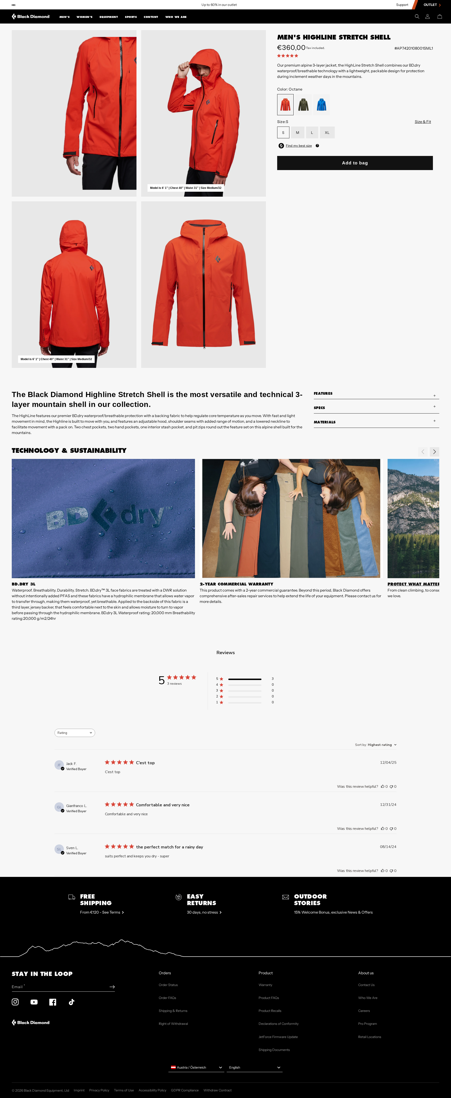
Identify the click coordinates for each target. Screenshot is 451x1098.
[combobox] (74, 733)
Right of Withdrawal (173, 1024)
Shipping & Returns (173, 1011)
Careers (364, 1011)
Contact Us (366, 985)
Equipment (109, 17)
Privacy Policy (99, 1090)
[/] (30, 16)
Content (151, 17)
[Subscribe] (112, 987)
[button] (64, 16)
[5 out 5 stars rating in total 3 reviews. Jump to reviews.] (288, 55)
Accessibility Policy (152, 1090)
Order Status (168, 985)
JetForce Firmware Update (278, 1037)
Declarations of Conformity (279, 1024)
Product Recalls (270, 1011)
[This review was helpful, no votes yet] (382, 786)
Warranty (265, 985)
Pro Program (367, 1024)
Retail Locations (369, 1037)
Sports (131, 17)
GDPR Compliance (185, 1090)
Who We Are (176, 17)
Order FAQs (167, 998)
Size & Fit (423, 121)
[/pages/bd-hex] (14, 5)
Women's (85, 17)
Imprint (79, 1090)
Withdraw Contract (217, 1090)
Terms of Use (124, 1090)
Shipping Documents (274, 1050)
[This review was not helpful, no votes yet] (391, 786)
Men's (64, 17)
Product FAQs (269, 998)
